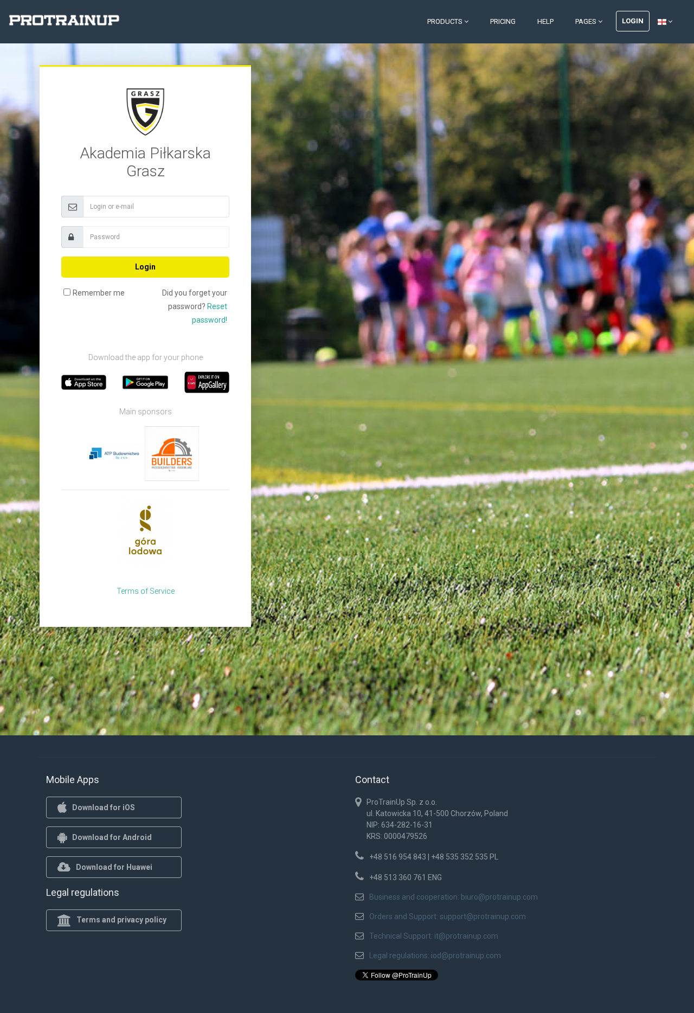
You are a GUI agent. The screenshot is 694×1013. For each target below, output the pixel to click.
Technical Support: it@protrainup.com (433, 936)
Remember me (99, 292)
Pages (586, 21)
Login (633, 21)
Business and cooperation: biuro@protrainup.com (453, 897)
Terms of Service (146, 591)
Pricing (503, 21)
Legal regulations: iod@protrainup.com (435, 955)
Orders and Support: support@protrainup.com (447, 916)
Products (445, 21)
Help (545, 21)
